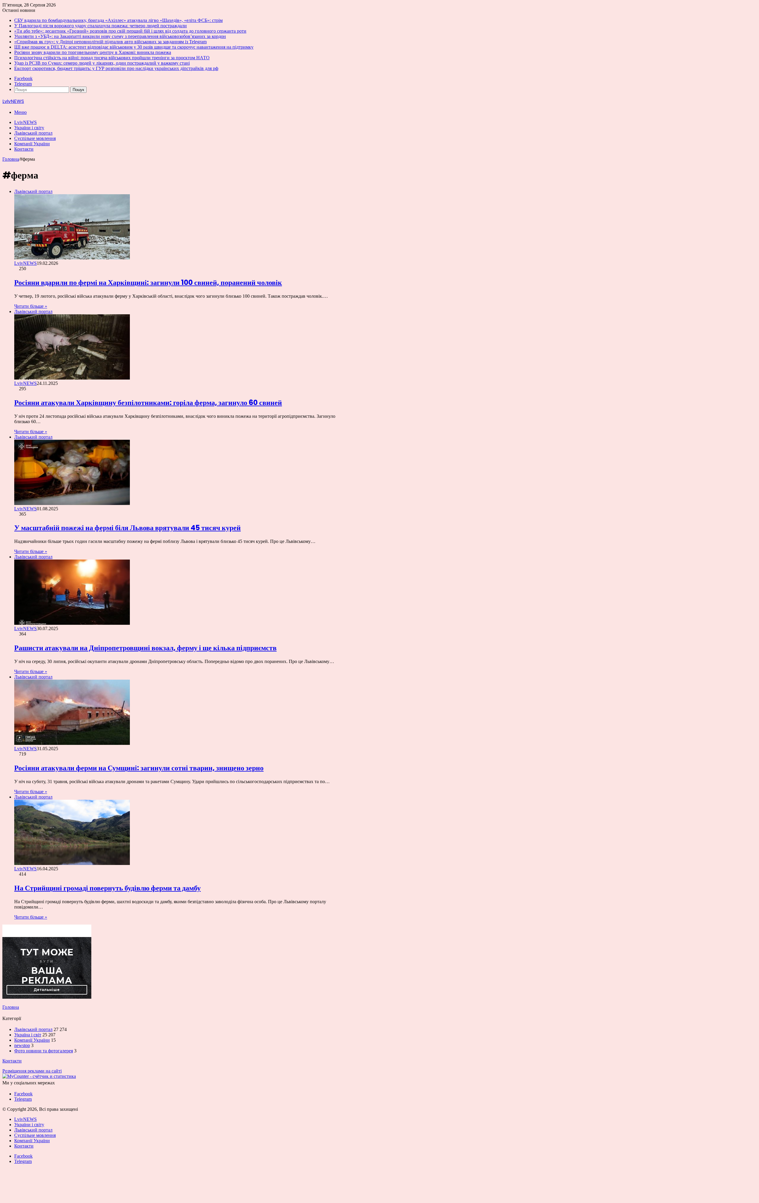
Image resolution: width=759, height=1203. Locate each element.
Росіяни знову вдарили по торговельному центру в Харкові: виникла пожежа (92, 52)
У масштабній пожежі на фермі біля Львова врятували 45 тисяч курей (127, 528)
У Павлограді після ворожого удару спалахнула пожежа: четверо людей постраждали (100, 25)
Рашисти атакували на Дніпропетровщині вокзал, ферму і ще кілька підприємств (145, 648)
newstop (22, 1045)
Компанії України (32, 143)
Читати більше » (30, 306)
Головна (10, 159)
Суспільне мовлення (35, 138)
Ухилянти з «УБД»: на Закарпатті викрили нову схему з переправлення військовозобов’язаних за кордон (120, 36)
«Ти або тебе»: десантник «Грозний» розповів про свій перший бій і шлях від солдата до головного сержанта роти (130, 31)
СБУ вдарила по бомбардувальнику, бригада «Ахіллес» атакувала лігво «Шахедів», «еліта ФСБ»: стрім (118, 20)
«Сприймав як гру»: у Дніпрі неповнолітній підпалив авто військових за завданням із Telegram (110, 41)
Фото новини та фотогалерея (43, 1050)
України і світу (29, 127)
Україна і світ (27, 1034)
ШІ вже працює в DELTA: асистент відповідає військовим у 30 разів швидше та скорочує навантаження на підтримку (133, 47)
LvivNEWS (25, 122)
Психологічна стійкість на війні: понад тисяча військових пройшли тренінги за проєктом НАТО (112, 57)
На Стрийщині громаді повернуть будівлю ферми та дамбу (107, 888)
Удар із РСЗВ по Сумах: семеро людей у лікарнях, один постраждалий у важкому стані (102, 63)
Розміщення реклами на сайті (32, 1070)
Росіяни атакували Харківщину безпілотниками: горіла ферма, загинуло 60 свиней (148, 402)
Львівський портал (33, 133)
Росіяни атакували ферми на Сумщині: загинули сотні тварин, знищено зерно (139, 768)
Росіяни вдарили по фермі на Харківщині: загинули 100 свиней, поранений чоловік (148, 282)
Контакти (24, 149)
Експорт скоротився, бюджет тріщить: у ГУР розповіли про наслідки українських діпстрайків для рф (116, 68)
